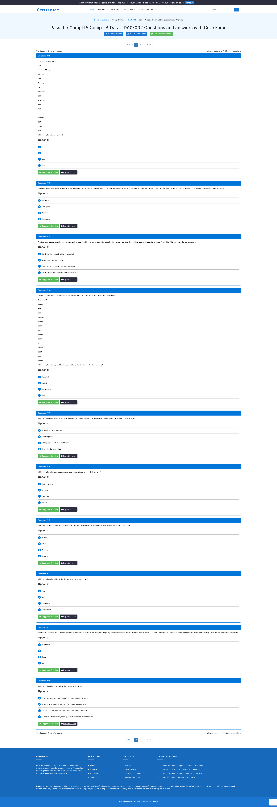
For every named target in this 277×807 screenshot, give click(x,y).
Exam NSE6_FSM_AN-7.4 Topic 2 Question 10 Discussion (180, 773)
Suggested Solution (49, 172)
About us (94, 769)
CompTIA (106, 20)
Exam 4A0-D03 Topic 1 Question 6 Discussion (176, 777)
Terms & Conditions (133, 773)
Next (149, 45)
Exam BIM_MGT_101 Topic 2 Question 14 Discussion (178, 769)
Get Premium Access (162, 34)
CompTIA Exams (114, 34)
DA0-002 (132, 20)
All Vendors (94, 773)
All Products (102, 9)
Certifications (128, 9)
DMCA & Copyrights (133, 777)
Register (150, 9)
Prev (128, 45)
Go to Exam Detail (137, 34)
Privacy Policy (130, 769)
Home (91, 9)
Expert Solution (69, 172)
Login (141, 9)
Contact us (94, 777)
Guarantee (129, 765)
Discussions (115, 9)
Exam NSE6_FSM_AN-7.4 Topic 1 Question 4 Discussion (180, 765)
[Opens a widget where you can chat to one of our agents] (262, 794)
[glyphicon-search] (236, 9)
